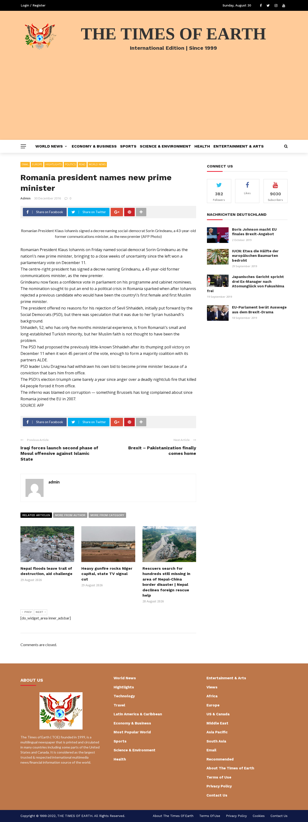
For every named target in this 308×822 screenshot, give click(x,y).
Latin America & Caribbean (138, 714)
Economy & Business (94, 146)
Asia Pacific (217, 732)
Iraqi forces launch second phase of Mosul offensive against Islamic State (59, 453)
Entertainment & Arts (238, 146)
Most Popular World (132, 732)
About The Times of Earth (230, 768)
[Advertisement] (154, 103)
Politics (70, 164)
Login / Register (33, 5)
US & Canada (218, 714)
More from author (70, 515)
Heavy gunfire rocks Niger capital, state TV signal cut (106, 573)
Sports (128, 146)
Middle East (217, 723)
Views (212, 687)
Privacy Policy (219, 786)
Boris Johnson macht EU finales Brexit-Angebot (254, 231)
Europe (37, 164)
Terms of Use (218, 777)
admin (25, 198)
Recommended (220, 759)
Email (25, 164)
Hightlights (53, 164)
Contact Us (216, 795)
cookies (259, 816)
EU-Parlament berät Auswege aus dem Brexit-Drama (259, 309)
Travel (119, 705)
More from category (107, 515)
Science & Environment (165, 146)
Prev (28, 612)
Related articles (36, 515)
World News (49, 146)
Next (39, 612)
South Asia (216, 741)
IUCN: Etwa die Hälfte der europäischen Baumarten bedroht (255, 256)
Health (202, 146)
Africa (212, 696)
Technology (124, 696)
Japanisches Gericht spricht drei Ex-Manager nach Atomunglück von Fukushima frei (245, 284)
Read (82, 164)
